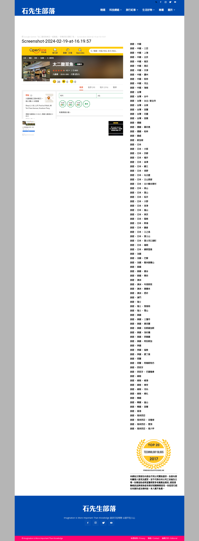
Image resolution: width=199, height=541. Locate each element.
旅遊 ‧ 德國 (135, 122)
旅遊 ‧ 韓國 (135, 398)
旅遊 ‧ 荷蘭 (135, 358)
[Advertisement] (99, 25)
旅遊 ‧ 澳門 (135, 297)
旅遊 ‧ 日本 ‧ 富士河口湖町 (143, 240)
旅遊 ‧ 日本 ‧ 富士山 (140, 236)
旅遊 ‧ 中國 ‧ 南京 (139, 61)
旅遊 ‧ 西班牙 (136, 367)
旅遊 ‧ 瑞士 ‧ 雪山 (139, 310)
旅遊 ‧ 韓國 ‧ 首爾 (139, 407)
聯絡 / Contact (153, 538)
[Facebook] (161, 2)
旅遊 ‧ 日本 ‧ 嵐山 (139, 210)
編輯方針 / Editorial (169, 538)
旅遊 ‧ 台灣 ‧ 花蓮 (139, 114)
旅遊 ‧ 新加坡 (136, 140)
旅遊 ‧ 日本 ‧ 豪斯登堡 (141, 249)
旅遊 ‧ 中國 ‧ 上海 (139, 53)
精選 (102, 9)
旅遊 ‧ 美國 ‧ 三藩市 (140, 319)
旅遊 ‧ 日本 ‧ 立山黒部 (141, 179)
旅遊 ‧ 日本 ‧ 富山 (139, 192)
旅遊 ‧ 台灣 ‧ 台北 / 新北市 (143, 101)
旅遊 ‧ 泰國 (135, 267)
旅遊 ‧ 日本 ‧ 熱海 (139, 223)
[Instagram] (165, 2)
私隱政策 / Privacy (138, 538)
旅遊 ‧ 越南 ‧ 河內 (139, 389)
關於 (170, 9)
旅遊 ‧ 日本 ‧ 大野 (139, 201)
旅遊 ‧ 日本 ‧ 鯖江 (139, 166)
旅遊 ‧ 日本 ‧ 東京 (139, 214)
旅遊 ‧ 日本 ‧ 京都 (139, 153)
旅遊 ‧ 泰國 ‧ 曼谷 (139, 271)
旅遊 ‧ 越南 (135, 376)
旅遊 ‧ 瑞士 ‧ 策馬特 (140, 306)
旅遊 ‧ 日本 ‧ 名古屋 (140, 175)
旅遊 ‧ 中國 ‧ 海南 (139, 88)
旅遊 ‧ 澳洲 (135, 280)
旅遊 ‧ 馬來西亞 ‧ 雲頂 (141, 424)
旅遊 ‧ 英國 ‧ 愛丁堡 (140, 354)
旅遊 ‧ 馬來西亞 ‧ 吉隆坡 (142, 420)
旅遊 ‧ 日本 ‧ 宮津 (139, 206)
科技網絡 (114, 9)
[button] (156, 2)
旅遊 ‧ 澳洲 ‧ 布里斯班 (141, 284)
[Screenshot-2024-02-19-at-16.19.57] (72, 118)
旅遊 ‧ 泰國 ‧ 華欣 (139, 275)
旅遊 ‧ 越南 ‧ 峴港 (139, 380)
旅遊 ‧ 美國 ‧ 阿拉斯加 (141, 341)
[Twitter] (170, 2)
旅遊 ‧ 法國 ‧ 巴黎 (139, 258)
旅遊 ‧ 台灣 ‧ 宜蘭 (139, 109)
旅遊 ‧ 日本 (135, 144)
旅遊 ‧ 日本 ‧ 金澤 (139, 162)
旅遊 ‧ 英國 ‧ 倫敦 (139, 350)
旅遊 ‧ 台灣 (135, 92)
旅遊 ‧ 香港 (135, 411)
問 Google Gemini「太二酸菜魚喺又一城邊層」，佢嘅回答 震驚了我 (48, 37)
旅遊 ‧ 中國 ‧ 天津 (139, 70)
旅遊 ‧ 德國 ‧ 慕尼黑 (140, 127)
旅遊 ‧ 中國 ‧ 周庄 (139, 66)
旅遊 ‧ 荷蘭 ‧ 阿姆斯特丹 (142, 363)
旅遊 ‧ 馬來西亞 (137, 415)
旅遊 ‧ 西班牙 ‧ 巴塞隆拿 (142, 372)
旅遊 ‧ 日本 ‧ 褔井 (139, 157)
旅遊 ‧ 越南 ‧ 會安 (139, 385)
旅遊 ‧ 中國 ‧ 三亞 (139, 48)
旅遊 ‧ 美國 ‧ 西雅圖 (140, 337)
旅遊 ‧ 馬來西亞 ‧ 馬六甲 (142, 428)
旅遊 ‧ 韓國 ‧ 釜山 (139, 402)
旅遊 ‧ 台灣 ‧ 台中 (139, 96)
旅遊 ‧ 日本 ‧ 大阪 (139, 149)
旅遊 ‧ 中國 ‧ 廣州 (139, 74)
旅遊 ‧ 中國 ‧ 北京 (139, 57)
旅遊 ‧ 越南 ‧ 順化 (139, 393)
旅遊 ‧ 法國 (135, 254)
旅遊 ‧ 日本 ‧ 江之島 (140, 232)
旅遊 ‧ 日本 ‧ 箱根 (139, 219)
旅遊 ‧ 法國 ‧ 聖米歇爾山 (142, 262)
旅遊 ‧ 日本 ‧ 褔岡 (139, 245)
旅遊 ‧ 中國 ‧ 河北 (139, 83)
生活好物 (147, 9)
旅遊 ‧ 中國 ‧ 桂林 (139, 79)
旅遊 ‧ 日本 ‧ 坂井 (139, 197)
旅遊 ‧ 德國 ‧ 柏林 (139, 131)
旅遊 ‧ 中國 (135, 44)
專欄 (161, 9)
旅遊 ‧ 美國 (135, 315)
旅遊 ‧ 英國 (135, 345)
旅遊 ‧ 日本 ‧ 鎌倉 (139, 227)
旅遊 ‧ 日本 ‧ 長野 (139, 171)
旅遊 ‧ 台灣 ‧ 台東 (139, 105)
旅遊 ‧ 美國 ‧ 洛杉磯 (140, 332)
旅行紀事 (131, 9)
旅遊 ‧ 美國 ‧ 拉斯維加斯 (142, 328)
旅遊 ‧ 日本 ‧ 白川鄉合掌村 (143, 184)
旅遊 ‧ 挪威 (135, 136)
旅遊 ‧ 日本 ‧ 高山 (139, 188)
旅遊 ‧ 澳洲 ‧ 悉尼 (139, 293)
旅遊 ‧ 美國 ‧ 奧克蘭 (140, 324)
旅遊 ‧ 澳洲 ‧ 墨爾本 (140, 289)
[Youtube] (175, 2)
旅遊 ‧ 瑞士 (135, 302)
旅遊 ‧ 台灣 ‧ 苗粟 (139, 118)
